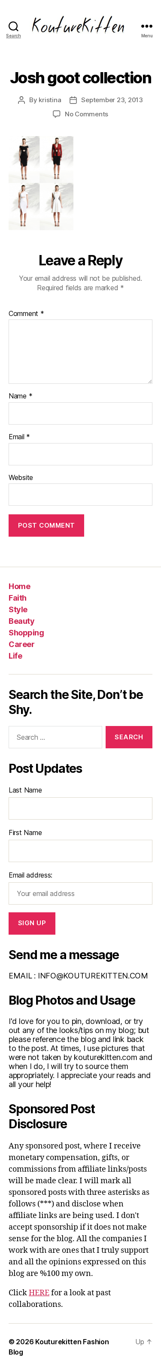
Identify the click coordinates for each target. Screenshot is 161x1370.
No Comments (86, 114)
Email (19, 437)
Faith (18, 597)
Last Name (25, 790)
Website (21, 478)
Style (18, 609)
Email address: (30, 875)
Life (15, 655)
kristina (50, 100)
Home (19, 586)
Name (20, 396)
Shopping (26, 632)
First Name (25, 832)
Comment (26, 314)
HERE (39, 1293)
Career (21, 644)
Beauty (21, 621)
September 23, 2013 (112, 100)
